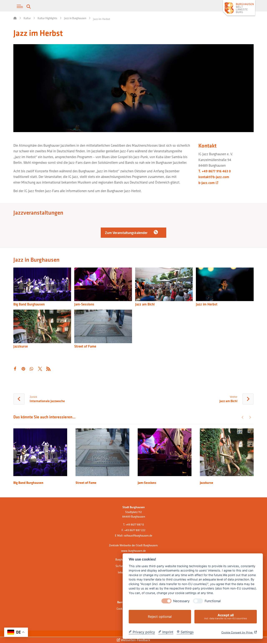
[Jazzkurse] (42, 327)
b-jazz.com (206, 182)
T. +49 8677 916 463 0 (214, 171)
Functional (213, 601)
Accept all (225, 616)
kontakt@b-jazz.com (213, 177)
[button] (19, 6)
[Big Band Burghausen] (42, 285)
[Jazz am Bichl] (164, 285)
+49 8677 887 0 (135, 524)
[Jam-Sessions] (103, 285)
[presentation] (166, 600)
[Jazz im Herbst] (225, 285)
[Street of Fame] (103, 327)
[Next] (250, 417)
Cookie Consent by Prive (237, 632)
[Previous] (243, 417)
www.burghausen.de (133, 551)
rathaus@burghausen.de (138, 535)
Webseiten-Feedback (135, 640)
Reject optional (160, 616)
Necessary (181, 601)
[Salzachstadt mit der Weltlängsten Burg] (239, 8)
